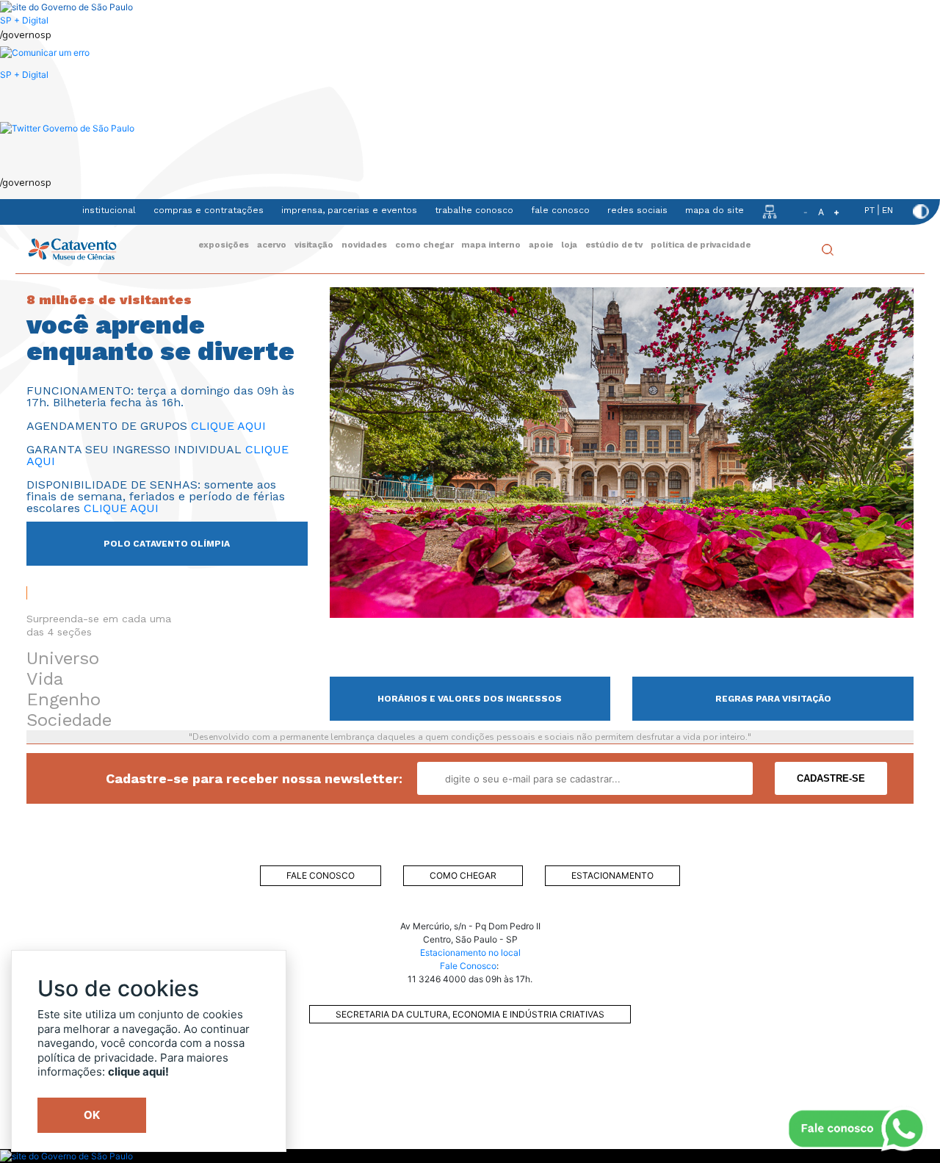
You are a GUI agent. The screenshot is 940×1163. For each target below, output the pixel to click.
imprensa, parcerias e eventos (349, 210)
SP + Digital (24, 20)
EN (887, 210)
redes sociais (637, 210)
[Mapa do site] (770, 211)
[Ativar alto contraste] (921, 211)
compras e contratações (208, 210)
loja (569, 245)
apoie (541, 245)
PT (869, 210)
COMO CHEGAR (463, 875)
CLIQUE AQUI (228, 426)
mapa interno (491, 245)
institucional (109, 210)
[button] (67, 127)
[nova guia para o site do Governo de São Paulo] (45, 52)
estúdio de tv (614, 245)
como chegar (424, 245)
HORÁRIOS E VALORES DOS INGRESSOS (469, 699)
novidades (364, 245)
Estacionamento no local (470, 952)
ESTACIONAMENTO (612, 875)
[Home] (72, 248)
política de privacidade (701, 245)
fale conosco (560, 210)
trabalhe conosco (474, 210)
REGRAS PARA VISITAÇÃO (773, 699)
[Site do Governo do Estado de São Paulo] (66, 6)
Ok (92, 1115)
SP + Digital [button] (24, 74)
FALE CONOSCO (320, 875)
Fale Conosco (468, 965)
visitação (313, 245)
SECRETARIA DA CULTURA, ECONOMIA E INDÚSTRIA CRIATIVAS (470, 1014)
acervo (271, 245)
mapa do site (714, 210)
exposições (223, 245)
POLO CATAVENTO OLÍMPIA (167, 544)
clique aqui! (138, 1072)
